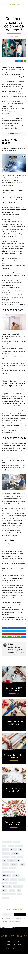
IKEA (14, 857)
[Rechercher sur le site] (25, 4)
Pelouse (5, 879)
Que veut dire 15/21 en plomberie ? (14, 689)
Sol (19, 890)
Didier (5, 61)
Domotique (6, 853)
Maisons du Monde (13, 860)
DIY (20, 849)
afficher (17, 133)
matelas (5, 864)
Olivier (5, 868)
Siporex (12, 890)
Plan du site (20, 944)
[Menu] (3, 4)
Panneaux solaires (8, 871)
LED (4, 860)
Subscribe (19, 914)
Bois (4, 845)
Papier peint (6, 875)
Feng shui (15, 853)
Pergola (13, 879)
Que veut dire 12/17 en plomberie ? (14, 756)
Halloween (6, 857)
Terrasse (5, 897)
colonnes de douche (18, 183)
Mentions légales (10, 941)
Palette (12, 868)
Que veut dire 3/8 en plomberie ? (14, 790)
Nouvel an (14, 864)
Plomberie (14, 14)
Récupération (7, 886)
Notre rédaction (10, 944)
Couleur (5, 849)
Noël (22, 864)
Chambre (19, 845)
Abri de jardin (7, 842)
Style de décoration (9, 894)
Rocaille (12, 883)
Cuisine (13, 849)
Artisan (17, 842)
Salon (4, 890)
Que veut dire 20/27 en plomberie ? (14, 722)
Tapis (19, 894)
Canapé (11, 845)
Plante (5, 883)
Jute (20, 857)
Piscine (22, 879)
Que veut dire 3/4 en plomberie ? (14, 823)
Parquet (15, 875)
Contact (19, 941)
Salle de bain (18, 886)
